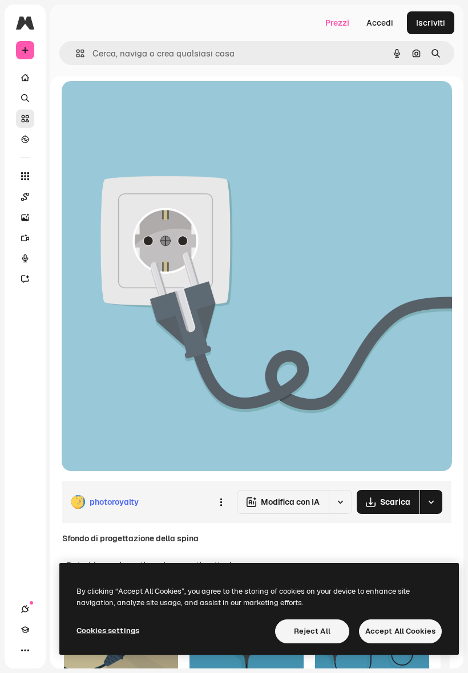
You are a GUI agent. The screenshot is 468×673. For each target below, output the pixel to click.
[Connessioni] (25, 609)
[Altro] (25, 650)
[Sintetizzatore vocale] (25, 258)
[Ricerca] (25, 98)
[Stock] (25, 119)
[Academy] (25, 630)
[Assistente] (25, 279)
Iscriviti (430, 23)
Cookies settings (107, 630)
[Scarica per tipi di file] (430, 502)
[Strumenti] (25, 176)
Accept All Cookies (400, 631)
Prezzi (337, 23)
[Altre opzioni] (220, 501)
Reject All (312, 631)
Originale (137, 102)
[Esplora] (25, 139)
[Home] (25, 77)
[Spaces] (25, 197)
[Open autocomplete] (75, 53)
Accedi (379, 23)
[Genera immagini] (25, 217)
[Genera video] (25, 238)
